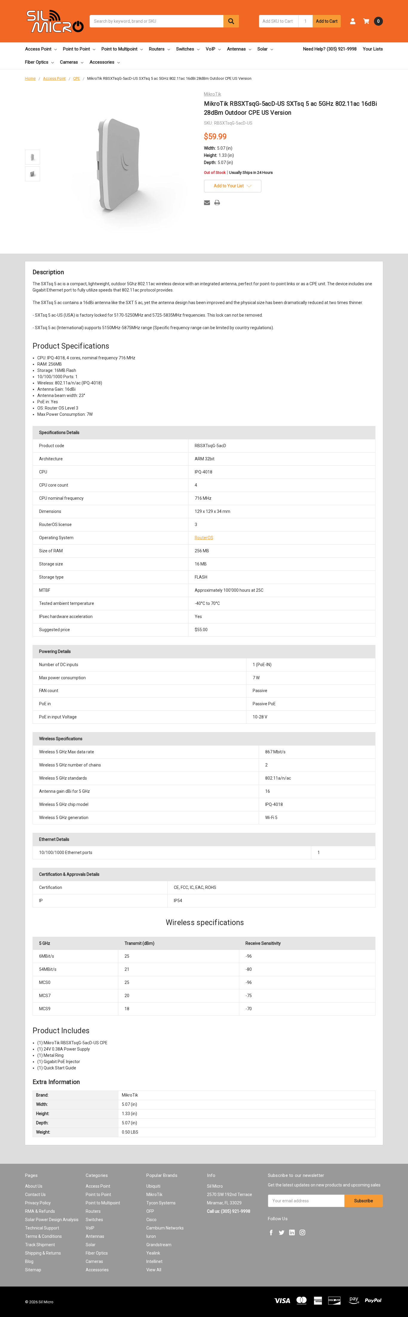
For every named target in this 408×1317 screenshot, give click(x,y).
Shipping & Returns (43, 1253)
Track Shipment (40, 1244)
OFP (150, 1211)
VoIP (210, 49)
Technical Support (42, 1228)
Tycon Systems (161, 1203)
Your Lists (373, 49)
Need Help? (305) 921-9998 (330, 49)
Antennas (236, 49)
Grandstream (158, 1244)
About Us (33, 1186)
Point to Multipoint (119, 49)
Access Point (38, 49)
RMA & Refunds (40, 1211)
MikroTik (154, 1194)
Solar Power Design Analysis (52, 1219)
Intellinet (154, 1261)
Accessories (102, 62)
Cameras (69, 62)
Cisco (151, 1219)
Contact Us (35, 1194)
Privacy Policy (38, 1203)
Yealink (153, 1253)
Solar (262, 49)
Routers (157, 49)
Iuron (151, 1236)
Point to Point (76, 49)
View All (153, 1269)
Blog (29, 1261)
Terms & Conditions (43, 1236)
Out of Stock (238, 173)
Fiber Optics (36, 62)
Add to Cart (327, 21)
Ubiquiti (153, 1186)
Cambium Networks (165, 1228)
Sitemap (33, 1269)
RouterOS (204, 537)
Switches (185, 49)
